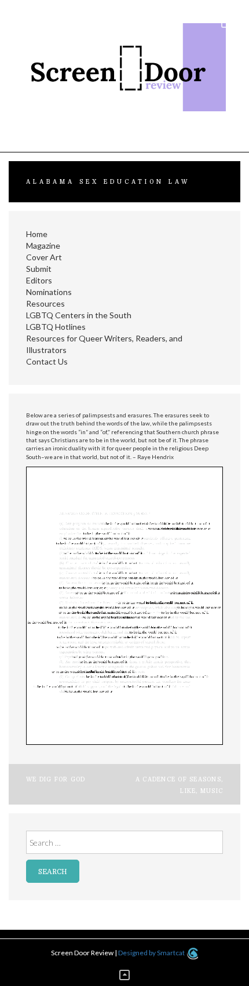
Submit (39, 269)
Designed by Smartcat (152, 952)
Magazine (43, 245)
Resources (45, 303)
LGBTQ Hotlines (56, 327)
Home (36, 234)
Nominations (49, 292)
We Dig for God (56, 779)
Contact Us (47, 361)
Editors (39, 280)
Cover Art (44, 257)
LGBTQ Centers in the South (78, 315)
